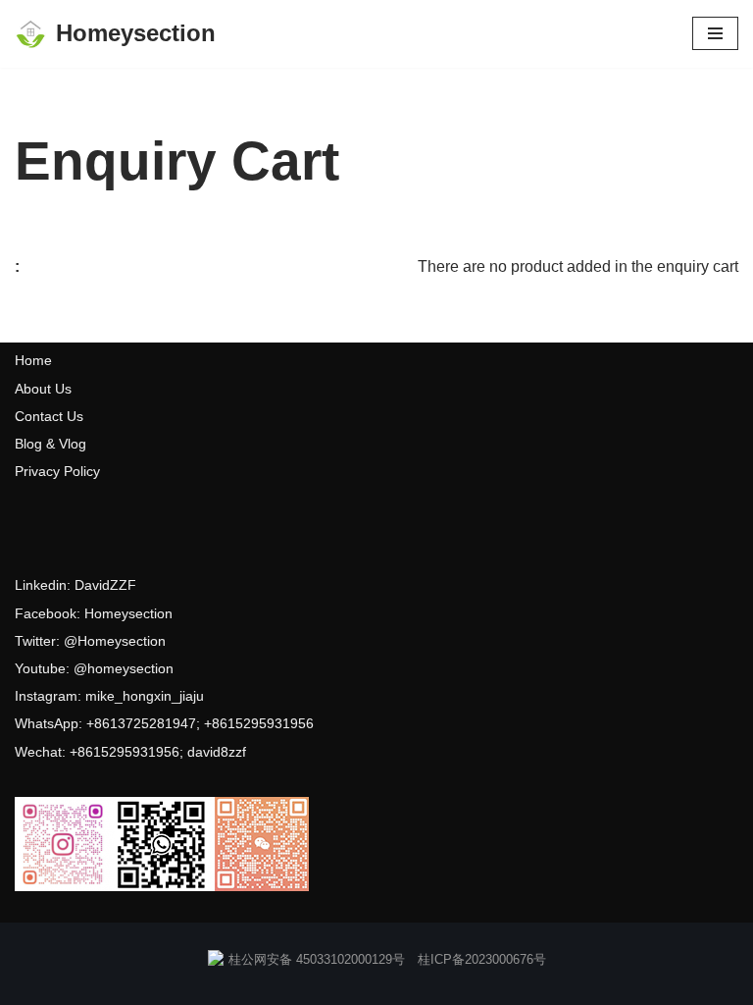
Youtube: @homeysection (94, 668)
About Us (43, 389)
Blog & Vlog (50, 443)
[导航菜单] (715, 33)
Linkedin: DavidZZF (75, 585)
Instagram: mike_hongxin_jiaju (109, 696)
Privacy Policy (57, 471)
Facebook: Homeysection (94, 613)
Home (33, 360)
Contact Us (49, 416)
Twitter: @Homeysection (90, 641)
